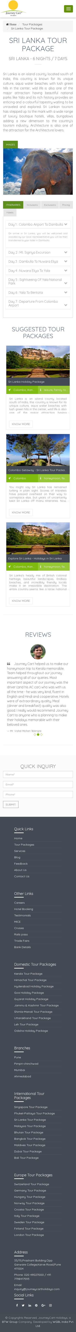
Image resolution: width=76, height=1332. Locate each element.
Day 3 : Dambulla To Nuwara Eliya (33, 261)
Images (10, 144)
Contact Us (21, 876)
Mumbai (19, 1070)
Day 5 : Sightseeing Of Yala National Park (35, 281)
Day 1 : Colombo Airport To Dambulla (36, 224)
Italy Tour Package (26, 1216)
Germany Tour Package (30, 1190)
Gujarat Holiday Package (31, 999)
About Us (20, 870)
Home (18, 838)
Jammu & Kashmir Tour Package (36, 1005)
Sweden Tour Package (29, 1222)
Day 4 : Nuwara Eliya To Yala (29, 271)
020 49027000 (34, 1275)
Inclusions (32, 204)
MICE (17, 922)
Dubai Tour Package (28, 1151)
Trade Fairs (21, 941)
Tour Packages (24, 844)
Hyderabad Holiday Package (34, 986)
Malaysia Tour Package (30, 1126)
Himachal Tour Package (30, 980)
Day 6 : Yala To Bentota (26, 293)
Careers (19, 902)
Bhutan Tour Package (28, 1132)
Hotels (9, 212)
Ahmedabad (22, 1076)
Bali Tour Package (26, 1158)
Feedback (21, 863)
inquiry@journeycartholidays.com (37, 1289)
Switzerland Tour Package (31, 1184)
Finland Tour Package (28, 1228)
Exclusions (50, 204)
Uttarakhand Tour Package (32, 1018)
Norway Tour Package (29, 1203)
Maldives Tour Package (29, 1145)
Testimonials (22, 915)
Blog (17, 857)
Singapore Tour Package (30, 1107)
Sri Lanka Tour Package (30, 1120)
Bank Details (22, 947)
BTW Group (10, 1322)
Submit (11, 804)
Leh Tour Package (26, 1024)
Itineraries (13, 204)
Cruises (19, 928)
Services (19, 851)
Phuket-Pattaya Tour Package (34, 1113)
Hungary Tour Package (29, 1197)
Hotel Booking (23, 909)
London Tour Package (29, 1235)
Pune (17, 1057)
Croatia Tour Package (29, 1209)
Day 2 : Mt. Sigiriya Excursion (29, 252)
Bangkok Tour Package (29, 1139)
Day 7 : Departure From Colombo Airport (33, 303)
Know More (21, 424)
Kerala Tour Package (28, 973)
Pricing (66, 204)
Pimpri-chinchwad (26, 1063)
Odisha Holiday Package (31, 1031)
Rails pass (21, 934)
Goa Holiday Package (29, 993)
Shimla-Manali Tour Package (33, 1012)
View (38, 365)
